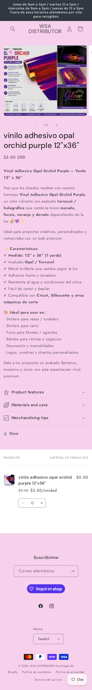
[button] (12, 28)
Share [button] (13, 433)
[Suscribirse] (72, 571)
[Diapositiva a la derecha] (57, 125)
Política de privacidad (70, 672)
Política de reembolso (36, 672)
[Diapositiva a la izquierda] (35, 125)
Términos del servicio (49, 680)
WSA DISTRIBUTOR (42, 666)
